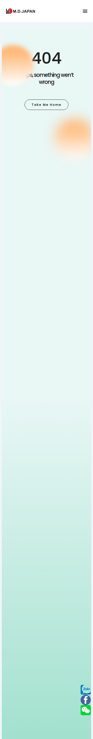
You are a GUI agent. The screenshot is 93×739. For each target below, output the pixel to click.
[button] (85, 11)
